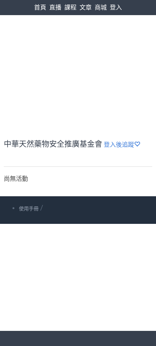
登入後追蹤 (119, 144)
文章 (86, 7)
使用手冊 (29, 208)
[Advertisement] (78, 59)
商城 (101, 7)
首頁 (40, 7)
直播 (55, 7)
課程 (70, 7)
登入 (116, 7)
